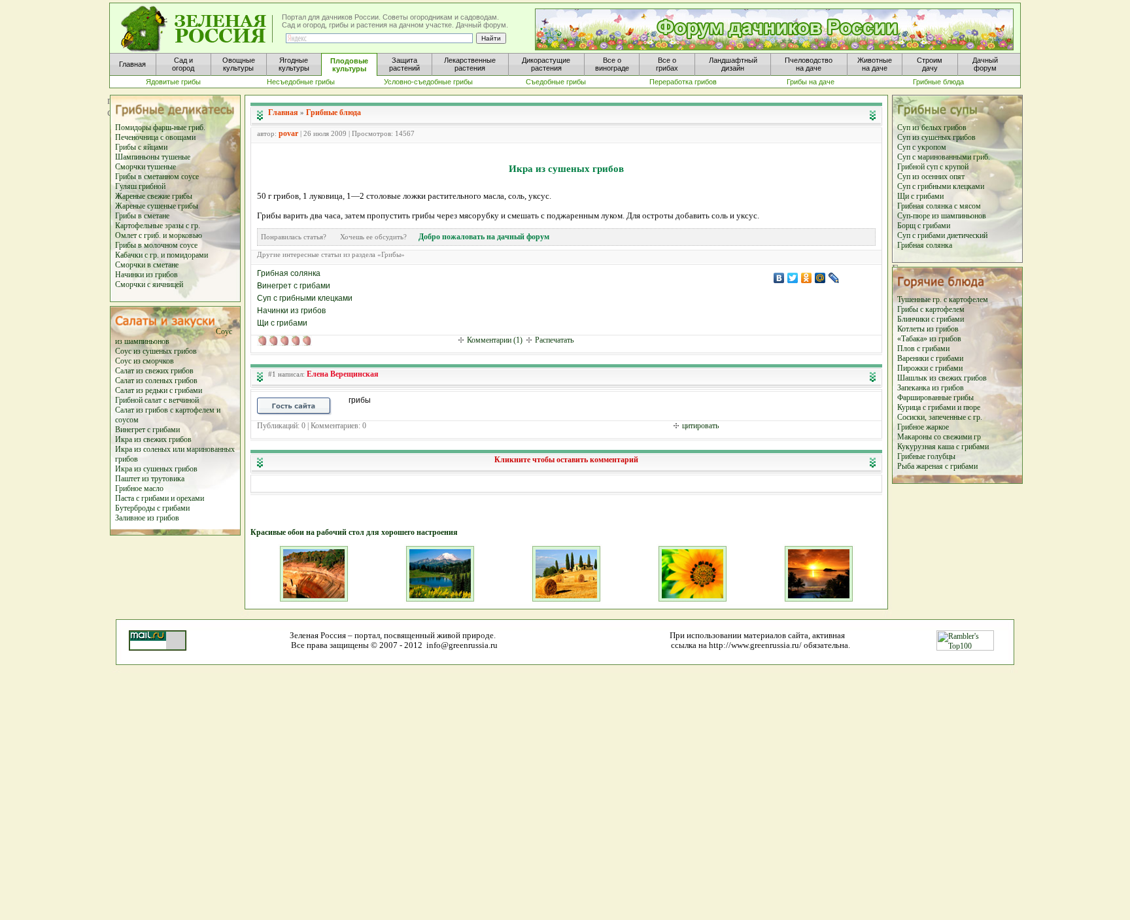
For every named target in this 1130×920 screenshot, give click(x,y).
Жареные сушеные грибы (156, 206)
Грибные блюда (333, 112)
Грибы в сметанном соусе (157, 176)
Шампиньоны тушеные (152, 157)
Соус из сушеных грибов (156, 351)
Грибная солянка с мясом (939, 206)
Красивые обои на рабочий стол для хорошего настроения (354, 532)
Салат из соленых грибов (156, 380)
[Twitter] (793, 277)
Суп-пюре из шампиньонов (941, 215)
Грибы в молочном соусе (156, 245)
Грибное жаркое (923, 427)
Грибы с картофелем (931, 309)
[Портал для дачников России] (197, 29)
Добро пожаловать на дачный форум (484, 236)
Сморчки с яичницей (149, 284)
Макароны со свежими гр (939, 436)
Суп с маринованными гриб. (943, 157)
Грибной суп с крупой (932, 166)
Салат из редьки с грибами (158, 390)
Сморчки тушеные (145, 166)
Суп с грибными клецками (940, 186)
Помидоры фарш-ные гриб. (160, 127)
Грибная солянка (924, 245)
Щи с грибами (920, 196)
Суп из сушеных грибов (936, 137)
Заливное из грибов (147, 517)
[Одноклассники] (806, 277)
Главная (283, 112)
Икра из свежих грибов (153, 439)
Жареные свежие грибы (153, 196)
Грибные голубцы (926, 456)
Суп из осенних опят (931, 176)
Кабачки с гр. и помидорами (161, 255)
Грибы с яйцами (141, 147)
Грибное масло (139, 488)
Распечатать (554, 340)
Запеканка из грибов (930, 387)
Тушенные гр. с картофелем (942, 299)
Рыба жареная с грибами (937, 466)
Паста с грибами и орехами (159, 498)
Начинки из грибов (146, 274)
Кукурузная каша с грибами (943, 446)
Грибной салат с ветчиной (157, 400)
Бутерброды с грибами (152, 508)
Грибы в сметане (142, 215)
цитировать (700, 425)
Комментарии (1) (494, 340)
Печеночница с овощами (155, 137)
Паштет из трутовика (149, 478)
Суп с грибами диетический (942, 235)
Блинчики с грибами (930, 319)
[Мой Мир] (820, 277)
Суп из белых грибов (932, 127)
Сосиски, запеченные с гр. (939, 417)
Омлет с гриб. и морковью (158, 235)
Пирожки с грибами (930, 368)
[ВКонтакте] (779, 277)
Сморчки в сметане (147, 264)
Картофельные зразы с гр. (157, 225)
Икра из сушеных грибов (156, 468)
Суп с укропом (921, 147)
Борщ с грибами (923, 225)
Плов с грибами (923, 348)
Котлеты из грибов (928, 328)
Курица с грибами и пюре (938, 407)
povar (288, 133)
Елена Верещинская (343, 374)
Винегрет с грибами (147, 429)
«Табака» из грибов (929, 338)
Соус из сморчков (144, 361)
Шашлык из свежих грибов (942, 378)
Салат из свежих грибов (154, 370)
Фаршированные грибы (935, 397)
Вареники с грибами (930, 358)
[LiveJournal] (834, 277)
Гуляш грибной (140, 186)
